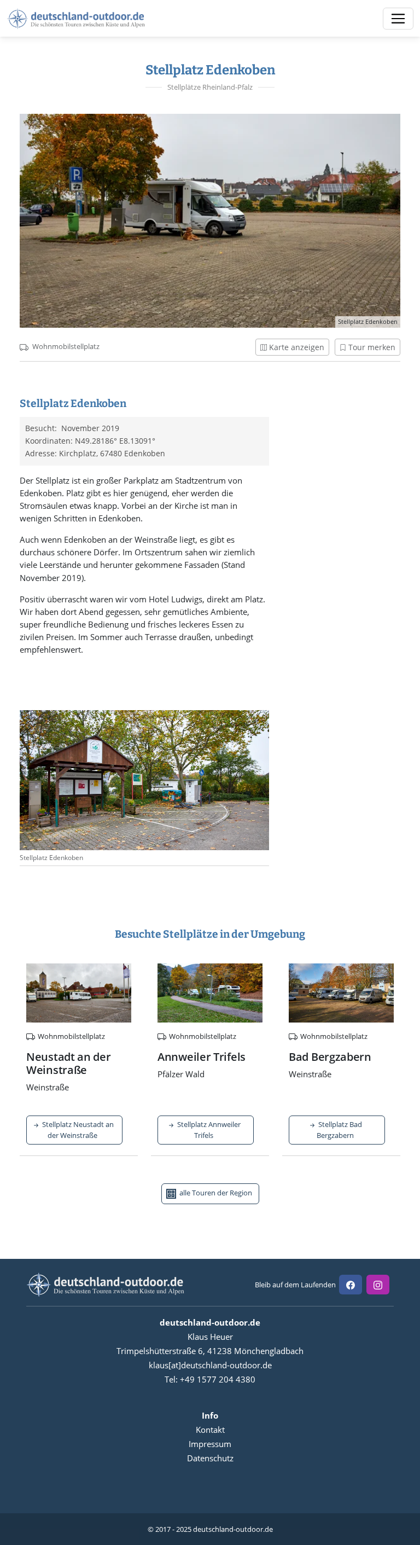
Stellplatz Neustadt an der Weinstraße (77, 1129)
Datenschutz (210, 1458)
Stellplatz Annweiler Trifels (208, 1129)
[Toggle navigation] (398, 19)
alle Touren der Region (215, 1193)
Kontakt (210, 1429)
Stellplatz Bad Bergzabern (340, 1129)
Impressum (210, 1443)
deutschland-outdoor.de (233, 1529)
